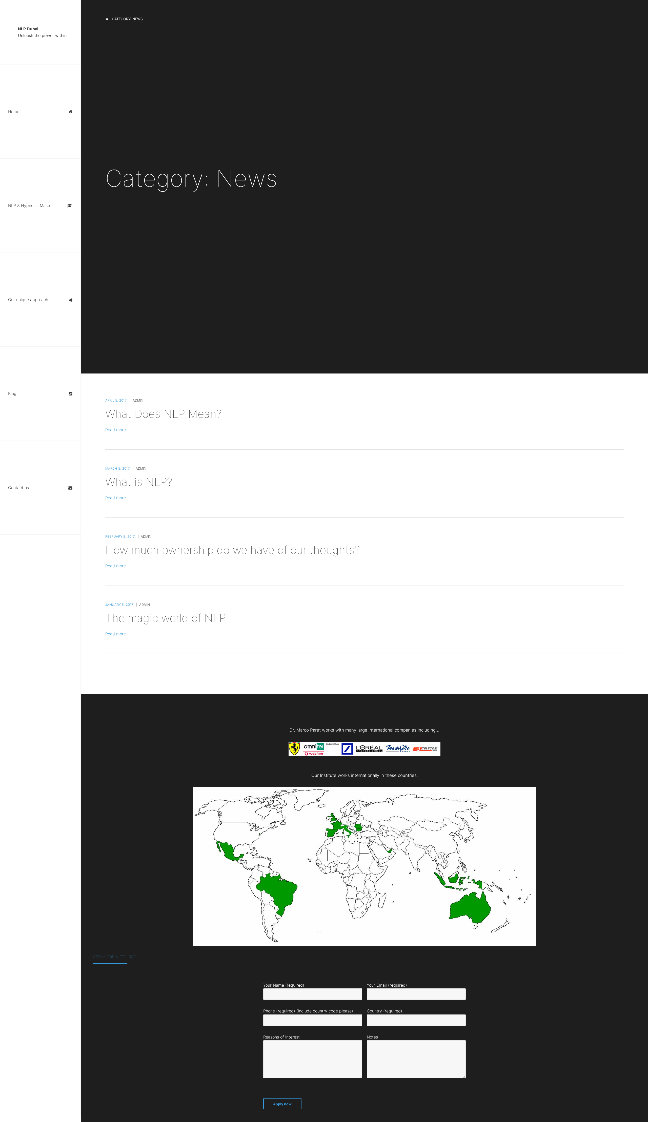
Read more (115, 429)
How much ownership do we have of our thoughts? (232, 550)
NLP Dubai (42, 32)
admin (138, 400)
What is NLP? (138, 482)
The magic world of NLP (165, 618)
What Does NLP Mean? (163, 414)
